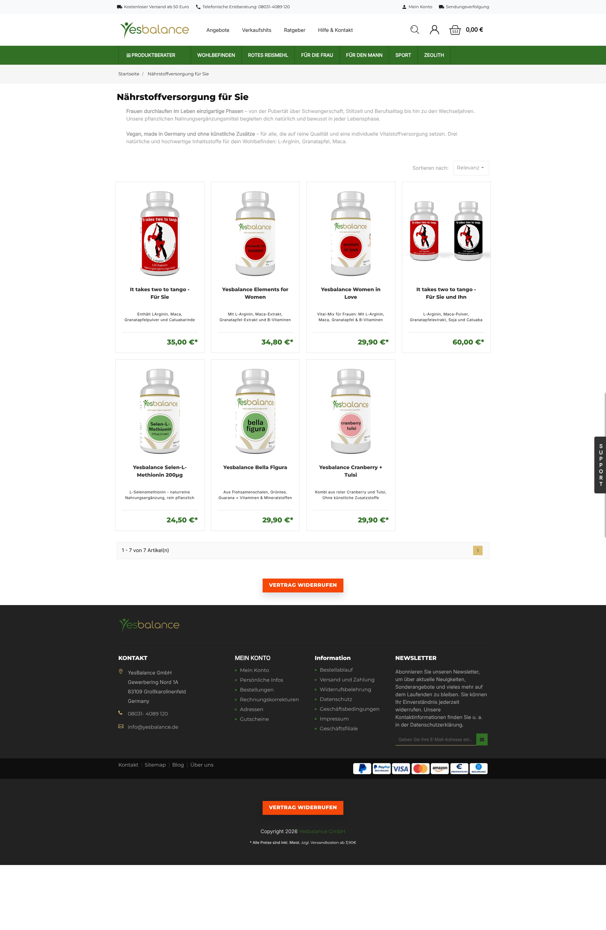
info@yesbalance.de (153, 727)
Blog (178, 765)
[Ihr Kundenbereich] (434, 30)
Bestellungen (257, 690)
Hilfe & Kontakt (335, 30)
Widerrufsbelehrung (345, 690)
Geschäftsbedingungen (349, 709)
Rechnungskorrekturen (269, 700)
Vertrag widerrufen (303, 585)
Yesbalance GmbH (322, 832)
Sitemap (155, 765)
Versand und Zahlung (347, 680)
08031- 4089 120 (148, 714)
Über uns (201, 765)
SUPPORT (601, 465)
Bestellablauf (336, 670)
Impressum (334, 719)
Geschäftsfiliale (339, 729)
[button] (414, 30)
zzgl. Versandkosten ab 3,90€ (328, 842)
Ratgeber (295, 30)
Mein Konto (252, 658)
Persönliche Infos (261, 680)
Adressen (251, 710)
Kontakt (128, 765)
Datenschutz (336, 700)
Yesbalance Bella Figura (255, 468)
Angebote (217, 30)
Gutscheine (254, 719)
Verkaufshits (256, 30)
